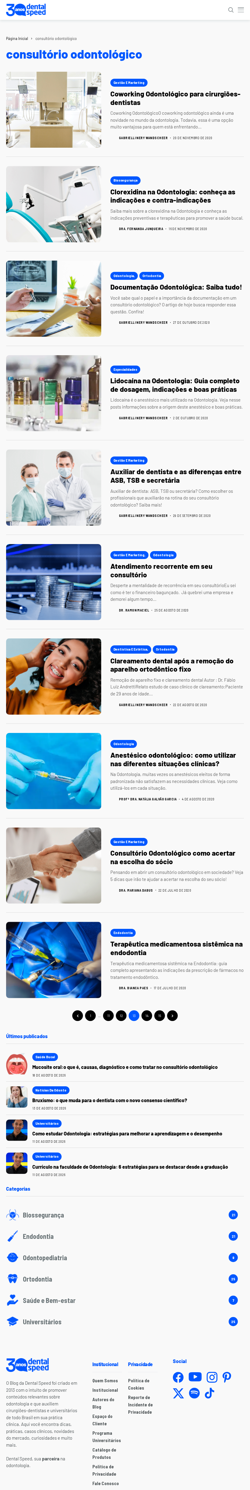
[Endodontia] (125, 1236)
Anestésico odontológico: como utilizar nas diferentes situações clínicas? (173, 759)
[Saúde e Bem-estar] (125, 1300)
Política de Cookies (138, 1384)
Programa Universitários (106, 1436)
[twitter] (178, 1393)
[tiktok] (209, 1393)
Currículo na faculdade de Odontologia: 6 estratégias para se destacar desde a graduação (130, 1167)
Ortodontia (151, 275)
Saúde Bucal (45, 1057)
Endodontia (123, 932)
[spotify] (194, 1393)
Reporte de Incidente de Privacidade (140, 1404)
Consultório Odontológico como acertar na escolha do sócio (172, 857)
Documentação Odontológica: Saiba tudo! (176, 287)
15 (159, 1015)
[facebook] (178, 1377)
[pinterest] (227, 1377)
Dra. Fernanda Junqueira (141, 229)
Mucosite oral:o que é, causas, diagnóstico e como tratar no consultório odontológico (125, 1067)
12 (121, 1015)
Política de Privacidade (104, 1470)
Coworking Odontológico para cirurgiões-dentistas (175, 97)
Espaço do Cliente (102, 1419)
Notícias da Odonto (50, 1090)
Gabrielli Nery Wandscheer (143, 138)
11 (108, 1015)
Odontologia (123, 275)
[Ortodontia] (125, 1279)
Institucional (105, 1390)
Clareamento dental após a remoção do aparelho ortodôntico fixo (172, 664)
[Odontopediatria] (125, 1257)
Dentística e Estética (130, 649)
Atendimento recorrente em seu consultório (161, 570)
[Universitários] (125, 1321)
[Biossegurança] (125, 1215)
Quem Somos (105, 1380)
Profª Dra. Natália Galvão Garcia (148, 799)
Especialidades (125, 369)
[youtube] (195, 1377)
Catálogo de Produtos (104, 1453)
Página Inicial (17, 38)
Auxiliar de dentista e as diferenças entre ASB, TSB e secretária (175, 475)
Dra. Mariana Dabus (136, 890)
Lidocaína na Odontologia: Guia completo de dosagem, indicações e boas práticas (175, 384)
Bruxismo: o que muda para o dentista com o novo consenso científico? (109, 1100)
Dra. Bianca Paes (133, 988)
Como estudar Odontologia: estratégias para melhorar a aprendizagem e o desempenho (127, 1133)
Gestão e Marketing (129, 82)
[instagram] (212, 1377)
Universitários (47, 1123)
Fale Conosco (105, 1483)
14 (146, 1015)
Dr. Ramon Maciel (134, 610)
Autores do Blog (103, 1403)
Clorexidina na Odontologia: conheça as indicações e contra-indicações (172, 195)
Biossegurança (125, 180)
